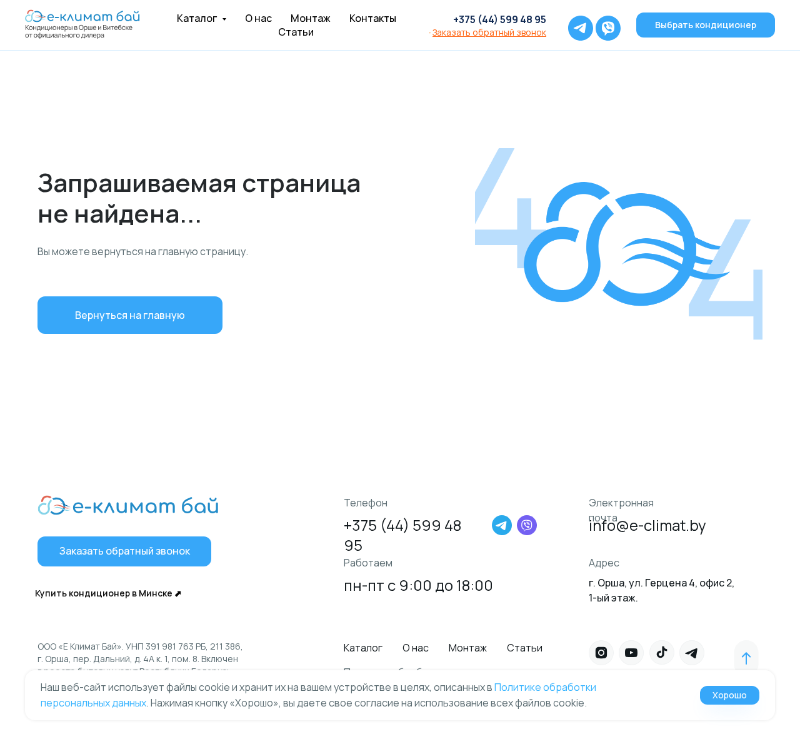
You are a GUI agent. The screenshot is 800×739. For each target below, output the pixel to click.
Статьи (296, 32)
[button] (124, 551)
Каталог (363, 648)
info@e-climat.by (647, 525)
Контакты (372, 18)
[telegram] (577, 25)
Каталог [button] (198, 18)
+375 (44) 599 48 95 (499, 19)
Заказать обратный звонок (489, 32)
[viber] (605, 25)
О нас (258, 18)
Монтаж (311, 18)
